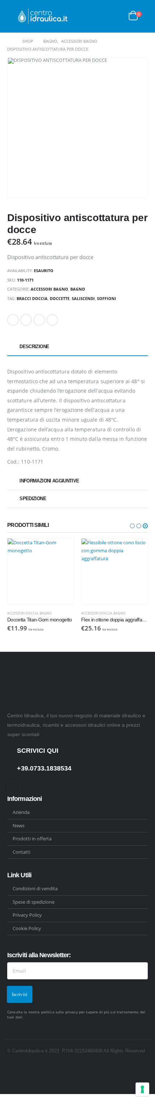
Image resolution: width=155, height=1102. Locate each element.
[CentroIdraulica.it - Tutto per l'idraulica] (43, 16)
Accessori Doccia (22, 613)
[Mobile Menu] (12, 16)
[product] (41, 572)
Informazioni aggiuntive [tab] (49, 481)
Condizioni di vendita (35, 888)
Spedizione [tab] (32, 498)
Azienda (21, 812)
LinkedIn (39, 320)
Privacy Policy (27, 915)
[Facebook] (14, 787)
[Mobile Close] (2, 1098)
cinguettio (26, 320)
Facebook (13, 320)
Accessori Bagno (49, 289)
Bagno (77, 289)
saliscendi (83, 298)
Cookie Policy (27, 928)
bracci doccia (32, 298)
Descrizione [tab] (34, 346)
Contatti (21, 852)
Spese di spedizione (33, 902)
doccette (60, 298)
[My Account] (117, 16)
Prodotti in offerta (32, 838)
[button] (132, 526)
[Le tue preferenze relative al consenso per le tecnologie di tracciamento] (142, 1089)
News (19, 825)
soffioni (106, 298)
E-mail (52, 320)
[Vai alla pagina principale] (9, 41)
